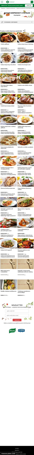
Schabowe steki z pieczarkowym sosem (6, 230)
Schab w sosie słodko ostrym (25, 85)
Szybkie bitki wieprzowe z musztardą (24, 127)
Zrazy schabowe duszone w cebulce (24, 189)
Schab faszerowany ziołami (7, 106)
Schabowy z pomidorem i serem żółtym (24, 292)
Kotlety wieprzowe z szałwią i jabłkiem (8, 127)
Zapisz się (17, 320)
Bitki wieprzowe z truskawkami (5, 271)
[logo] (10, 2)
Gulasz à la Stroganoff (6, 250)
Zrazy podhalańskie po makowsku (23, 230)
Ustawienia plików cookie (8, 453)
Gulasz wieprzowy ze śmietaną (25, 44)
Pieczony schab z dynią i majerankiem (7, 86)
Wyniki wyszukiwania (10, 8)
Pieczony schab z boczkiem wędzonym (24, 106)
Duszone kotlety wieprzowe (8, 188)
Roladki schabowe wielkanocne (8, 291)
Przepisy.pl (3, 8)
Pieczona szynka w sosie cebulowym (24, 250)
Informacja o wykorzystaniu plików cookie (17, 454)
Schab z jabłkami (5, 44)
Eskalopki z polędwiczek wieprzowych (7, 209)
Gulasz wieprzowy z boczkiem (8, 64)
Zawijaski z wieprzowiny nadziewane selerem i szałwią (25, 271)
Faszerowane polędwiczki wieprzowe (7, 147)
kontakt (17, 448)
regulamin (17, 450)
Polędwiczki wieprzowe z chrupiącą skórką (7, 168)
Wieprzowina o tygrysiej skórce (24, 209)
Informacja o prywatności (17, 452)
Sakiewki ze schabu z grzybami (25, 147)
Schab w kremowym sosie (24, 64)
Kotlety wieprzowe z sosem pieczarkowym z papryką (25, 168)
